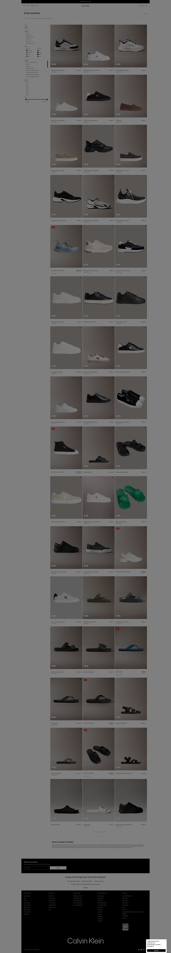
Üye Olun (156, 950)
